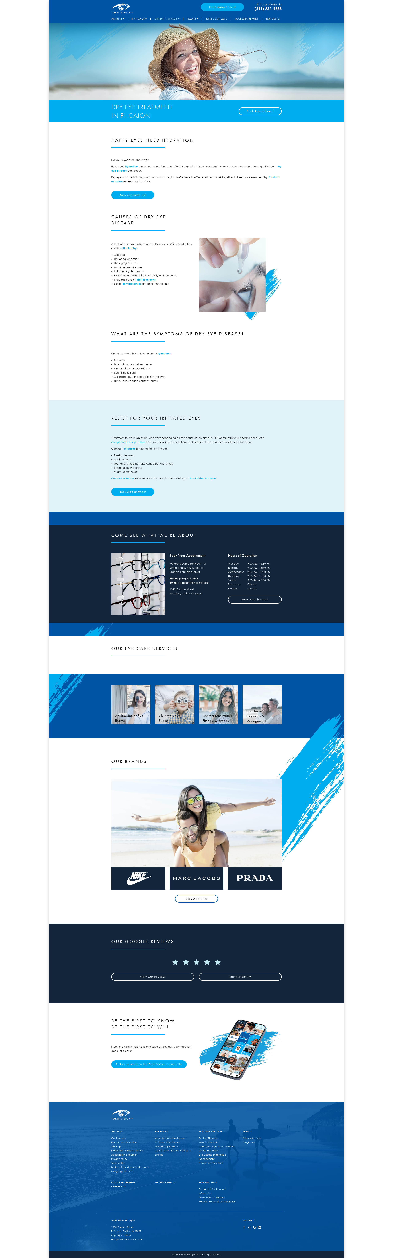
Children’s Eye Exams (167, 1142)
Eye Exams (138, 19)
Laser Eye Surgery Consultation (216, 1146)
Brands (191, 19)
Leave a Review (240, 976)
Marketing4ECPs (190, 1255)
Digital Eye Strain (208, 1150)
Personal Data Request (212, 1197)
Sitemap (116, 1146)
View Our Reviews (153, 976)
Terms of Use (118, 1163)
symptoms (164, 353)
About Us (116, 19)
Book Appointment (222, 7)
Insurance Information (124, 1142)
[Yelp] (249, 1227)
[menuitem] (118, 19)
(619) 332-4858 (268, 8)
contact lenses (132, 283)
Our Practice (118, 1138)
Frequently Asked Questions (127, 1150)
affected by (129, 248)
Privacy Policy (119, 1159)
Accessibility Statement (124, 1154)
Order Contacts (216, 19)
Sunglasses (249, 1142)
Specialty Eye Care (166, 19)
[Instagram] (259, 1227)
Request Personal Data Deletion (217, 1201)
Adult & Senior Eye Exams (170, 1138)
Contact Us (273, 19)
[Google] (254, 1227)
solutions (129, 448)
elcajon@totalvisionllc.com (193, 582)
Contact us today (122, 478)
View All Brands (196, 898)
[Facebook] (244, 1227)
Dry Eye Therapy (208, 1138)
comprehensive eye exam (128, 442)
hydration (131, 166)
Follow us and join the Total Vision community (149, 1064)
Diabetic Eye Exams (166, 1146)
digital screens (146, 279)
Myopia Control (208, 1142)
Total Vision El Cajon (203, 478)
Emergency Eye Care (211, 1163)
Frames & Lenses (252, 1138)
